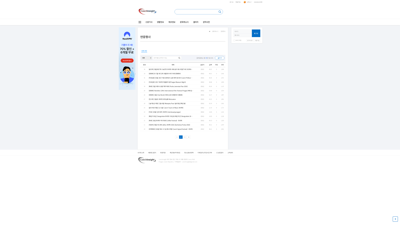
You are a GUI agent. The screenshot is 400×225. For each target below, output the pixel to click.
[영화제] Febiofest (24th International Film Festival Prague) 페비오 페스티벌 (170, 91)
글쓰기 (220, 58)
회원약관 (162, 153)
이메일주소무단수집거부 (205, 153)
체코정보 (171, 22)
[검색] (199, 11)
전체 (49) (144, 51)
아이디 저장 (238, 40)
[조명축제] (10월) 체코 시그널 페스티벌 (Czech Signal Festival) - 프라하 (170, 129)
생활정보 (160, 22)
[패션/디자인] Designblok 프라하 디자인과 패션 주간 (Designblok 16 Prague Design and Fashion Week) (171, 116)
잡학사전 (206, 22)
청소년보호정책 (188, 153)
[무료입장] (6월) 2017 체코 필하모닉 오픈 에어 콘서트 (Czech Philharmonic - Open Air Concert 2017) (171, 78)
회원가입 (238, 2)
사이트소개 (141, 153)
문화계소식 (184, 22)
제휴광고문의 (152, 153)
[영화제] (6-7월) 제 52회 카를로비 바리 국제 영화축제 (165, 73)
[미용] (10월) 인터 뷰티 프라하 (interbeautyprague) (165, 112)
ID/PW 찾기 (250, 40)
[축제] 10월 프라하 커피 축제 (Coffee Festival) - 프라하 (165, 120)
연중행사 (223, 31)
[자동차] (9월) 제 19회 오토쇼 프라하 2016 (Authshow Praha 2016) (169, 125)
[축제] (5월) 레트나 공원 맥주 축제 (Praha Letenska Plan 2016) (168, 86)
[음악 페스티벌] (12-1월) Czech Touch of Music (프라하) (166, 108)
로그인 (231, 2)
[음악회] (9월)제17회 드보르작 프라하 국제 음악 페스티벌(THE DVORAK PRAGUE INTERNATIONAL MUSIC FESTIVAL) (171, 69)
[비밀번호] (242, 35)
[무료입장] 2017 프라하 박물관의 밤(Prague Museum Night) (167, 82)
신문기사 (148, 22)
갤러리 (195, 22)
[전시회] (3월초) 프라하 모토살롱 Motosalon (162, 99)
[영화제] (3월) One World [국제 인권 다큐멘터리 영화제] (165, 95)
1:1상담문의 (219, 153)
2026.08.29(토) (258, 2)
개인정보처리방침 (175, 153)
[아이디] (242, 31)
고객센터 (230, 153)
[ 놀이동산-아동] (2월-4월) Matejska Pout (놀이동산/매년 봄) (167, 103)
